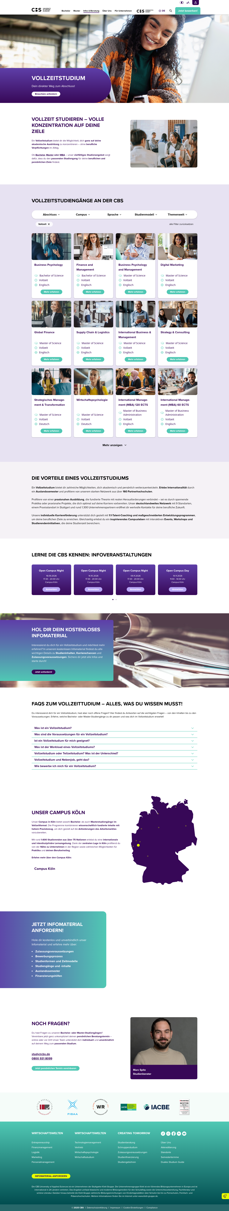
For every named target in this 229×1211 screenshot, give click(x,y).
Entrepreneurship (41, 1142)
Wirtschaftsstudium (84, 1157)
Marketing (37, 1157)
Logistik (35, 1152)
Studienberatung (126, 1142)
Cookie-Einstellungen (133, 1207)
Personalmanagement (43, 1162)
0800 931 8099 (42, 1058)
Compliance (152, 1207)
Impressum (115, 1207)
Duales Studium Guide (172, 1162)
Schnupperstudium (127, 1147)
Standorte (166, 1152)
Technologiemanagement (88, 1142)
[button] (66, 9)
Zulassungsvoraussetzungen (132, 1152)
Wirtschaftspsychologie (86, 1152)
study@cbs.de (41, 1054)
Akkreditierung (168, 1147)
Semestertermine (170, 1157)
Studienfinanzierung (128, 1157)
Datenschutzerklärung (97, 1207)
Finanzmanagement (42, 1147)
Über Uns (166, 1142)
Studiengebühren (127, 1162)
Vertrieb (79, 1147)
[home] (44, 11)
